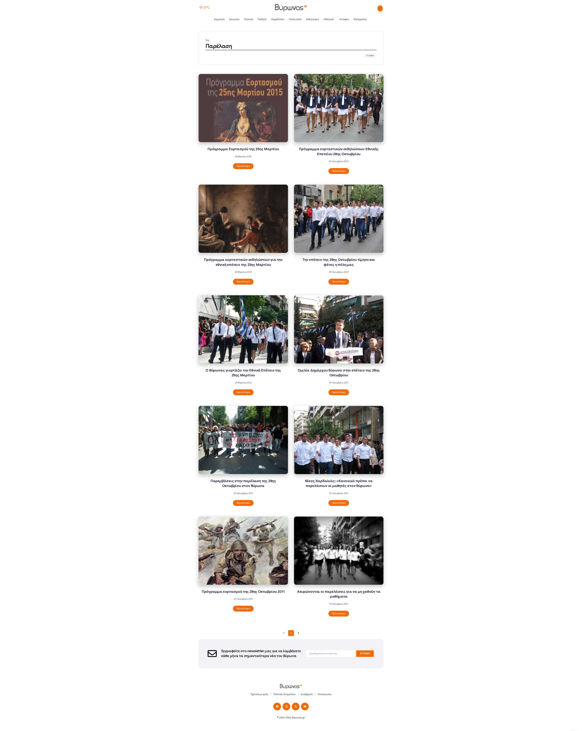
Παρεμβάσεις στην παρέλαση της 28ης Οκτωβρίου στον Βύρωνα (243, 483)
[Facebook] (277, 706)
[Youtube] (305, 706)
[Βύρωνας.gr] (290, 7)
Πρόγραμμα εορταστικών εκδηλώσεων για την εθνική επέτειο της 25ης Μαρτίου (243, 262)
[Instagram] (286, 706)
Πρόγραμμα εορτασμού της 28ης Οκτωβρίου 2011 (243, 591)
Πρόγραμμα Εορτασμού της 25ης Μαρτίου (243, 149)
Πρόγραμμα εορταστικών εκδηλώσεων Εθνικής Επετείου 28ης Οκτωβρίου (338, 151)
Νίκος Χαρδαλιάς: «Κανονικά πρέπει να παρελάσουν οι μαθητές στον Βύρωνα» (339, 483)
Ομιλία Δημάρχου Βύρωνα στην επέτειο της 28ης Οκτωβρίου (339, 372)
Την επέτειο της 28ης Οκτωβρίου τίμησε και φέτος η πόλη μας (339, 262)
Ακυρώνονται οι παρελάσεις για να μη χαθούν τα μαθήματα (338, 594)
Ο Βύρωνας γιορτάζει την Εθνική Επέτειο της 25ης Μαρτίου (243, 372)
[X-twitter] (295, 706)
